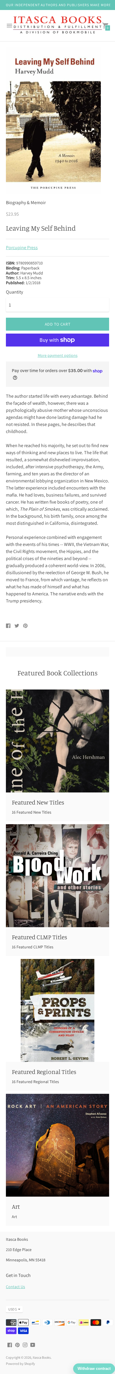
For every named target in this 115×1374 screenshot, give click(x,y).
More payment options (58, 355)
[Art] (57, 1145)
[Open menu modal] (9, 25)
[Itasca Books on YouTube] (32, 1344)
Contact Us (15, 1286)
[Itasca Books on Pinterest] (17, 1344)
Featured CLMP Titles (39, 937)
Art (16, 1206)
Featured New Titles (38, 802)
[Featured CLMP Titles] (57, 875)
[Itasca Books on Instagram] (25, 1344)
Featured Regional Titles (44, 1071)
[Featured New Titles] (57, 741)
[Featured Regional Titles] (57, 1010)
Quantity (14, 292)
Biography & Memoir (26, 202)
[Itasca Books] (57, 25)
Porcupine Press (22, 247)
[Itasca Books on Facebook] (9, 1344)
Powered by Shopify (20, 1363)
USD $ (12, 1309)
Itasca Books (42, 1357)
